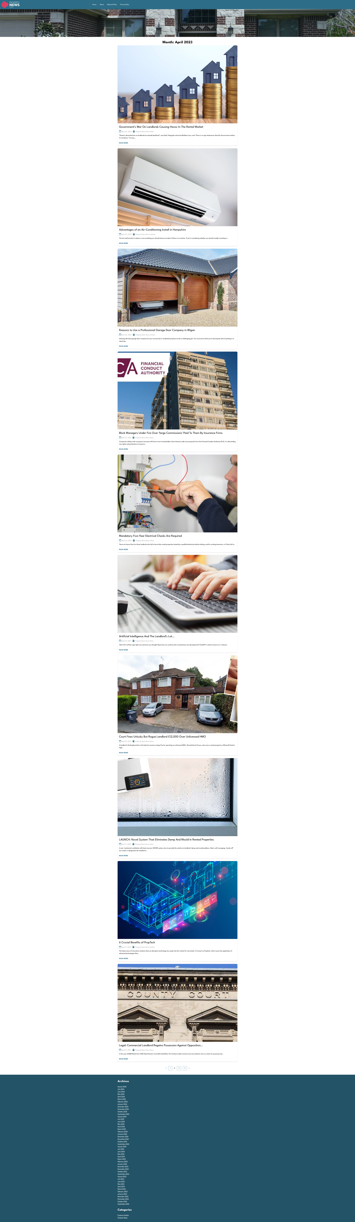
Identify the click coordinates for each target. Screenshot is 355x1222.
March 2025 (122, 1129)
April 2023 (121, 1186)
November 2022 (123, 1199)
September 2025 (123, 1114)
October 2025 (122, 1111)
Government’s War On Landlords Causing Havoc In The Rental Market (161, 127)
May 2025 (121, 1124)
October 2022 (122, 1201)
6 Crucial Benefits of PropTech (137, 942)
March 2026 (122, 1099)
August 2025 (122, 1116)
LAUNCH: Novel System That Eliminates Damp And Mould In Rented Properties (166, 839)
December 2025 (123, 1106)
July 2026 (121, 1089)
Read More (123, 143)
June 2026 (121, 1091)
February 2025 (123, 1131)
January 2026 (122, 1104)
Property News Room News (145, 131)
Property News (122, 1218)
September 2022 (123, 1204)
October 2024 (122, 1141)
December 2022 (123, 1196)
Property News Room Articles (145, 234)
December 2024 (123, 1136)
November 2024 (123, 1139)
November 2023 (123, 1169)
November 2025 (123, 1109)
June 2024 (121, 1151)
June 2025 (121, 1121)
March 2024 (122, 1159)
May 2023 (121, 1184)
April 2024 (121, 1156)
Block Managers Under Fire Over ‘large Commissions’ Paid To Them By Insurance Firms (171, 433)
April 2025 (121, 1126)
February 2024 (123, 1161)
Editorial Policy (112, 4)
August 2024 (122, 1146)
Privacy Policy (124, 4)
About (102, 4)
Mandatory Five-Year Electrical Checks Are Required (150, 536)
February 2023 (123, 1191)
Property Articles (123, 1215)
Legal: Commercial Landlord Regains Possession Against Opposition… (161, 1045)
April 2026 (121, 1096)
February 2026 (123, 1101)
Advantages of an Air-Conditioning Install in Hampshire (152, 230)
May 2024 (121, 1154)
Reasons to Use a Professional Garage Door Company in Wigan (157, 330)
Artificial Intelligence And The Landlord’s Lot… (146, 636)
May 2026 (121, 1094)
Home (94, 4)
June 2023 (121, 1181)
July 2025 (121, 1119)
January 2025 (122, 1134)
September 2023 (123, 1174)
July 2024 (121, 1149)
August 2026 (122, 1086)
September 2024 (123, 1144)
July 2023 (121, 1179)
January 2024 (122, 1164)
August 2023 (122, 1176)
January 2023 (122, 1194)
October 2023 (122, 1171)
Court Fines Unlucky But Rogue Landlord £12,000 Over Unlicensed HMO (162, 736)
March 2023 (122, 1189)
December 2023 (123, 1166)
